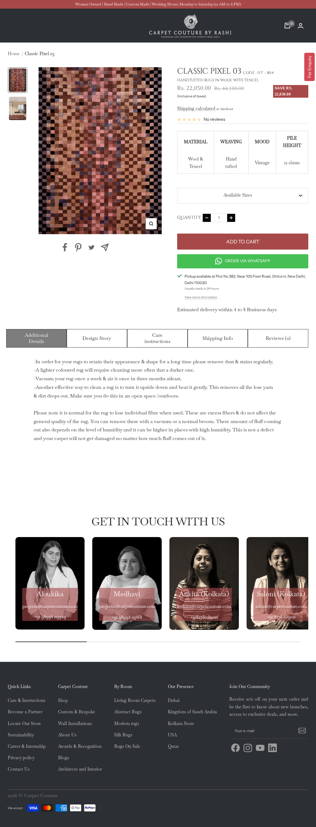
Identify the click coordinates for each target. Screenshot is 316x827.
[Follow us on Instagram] (248, 748)
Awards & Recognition (80, 746)
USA (172, 735)
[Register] (301, 731)
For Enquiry (309, 67)
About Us (67, 735)
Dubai (174, 700)
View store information (201, 297)
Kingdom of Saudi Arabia (192, 712)
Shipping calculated (196, 108)
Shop (63, 700)
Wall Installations (75, 723)
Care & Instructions (26, 700)
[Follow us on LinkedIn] (272, 748)
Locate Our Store (24, 723)
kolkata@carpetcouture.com (204, 606)
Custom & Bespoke (76, 712)
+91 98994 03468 (126, 617)
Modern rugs (126, 723)
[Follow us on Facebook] (235, 748)
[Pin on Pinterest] (78, 247)
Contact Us (19, 769)
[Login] (300, 25)
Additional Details (36, 338)
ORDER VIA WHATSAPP (247, 260)
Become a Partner (25, 712)
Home (14, 53)
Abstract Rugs (128, 712)
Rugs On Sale (127, 746)
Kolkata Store (181, 723)
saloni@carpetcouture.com (281, 606)
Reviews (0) (278, 338)
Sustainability (21, 735)
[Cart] (287, 25)
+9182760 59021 (204, 617)
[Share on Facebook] (65, 247)
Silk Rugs (123, 735)
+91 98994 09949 (50, 617)
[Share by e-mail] (105, 247)
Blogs (63, 757)
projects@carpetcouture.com (49, 606)
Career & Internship (27, 746)
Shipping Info (217, 338)
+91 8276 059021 (281, 617)
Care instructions (157, 338)
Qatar (173, 746)
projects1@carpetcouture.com (127, 606)
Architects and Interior (80, 769)
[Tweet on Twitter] (91, 247)
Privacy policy (21, 757)
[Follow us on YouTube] (260, 748)
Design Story (96, 338)
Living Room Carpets (135, 700)
